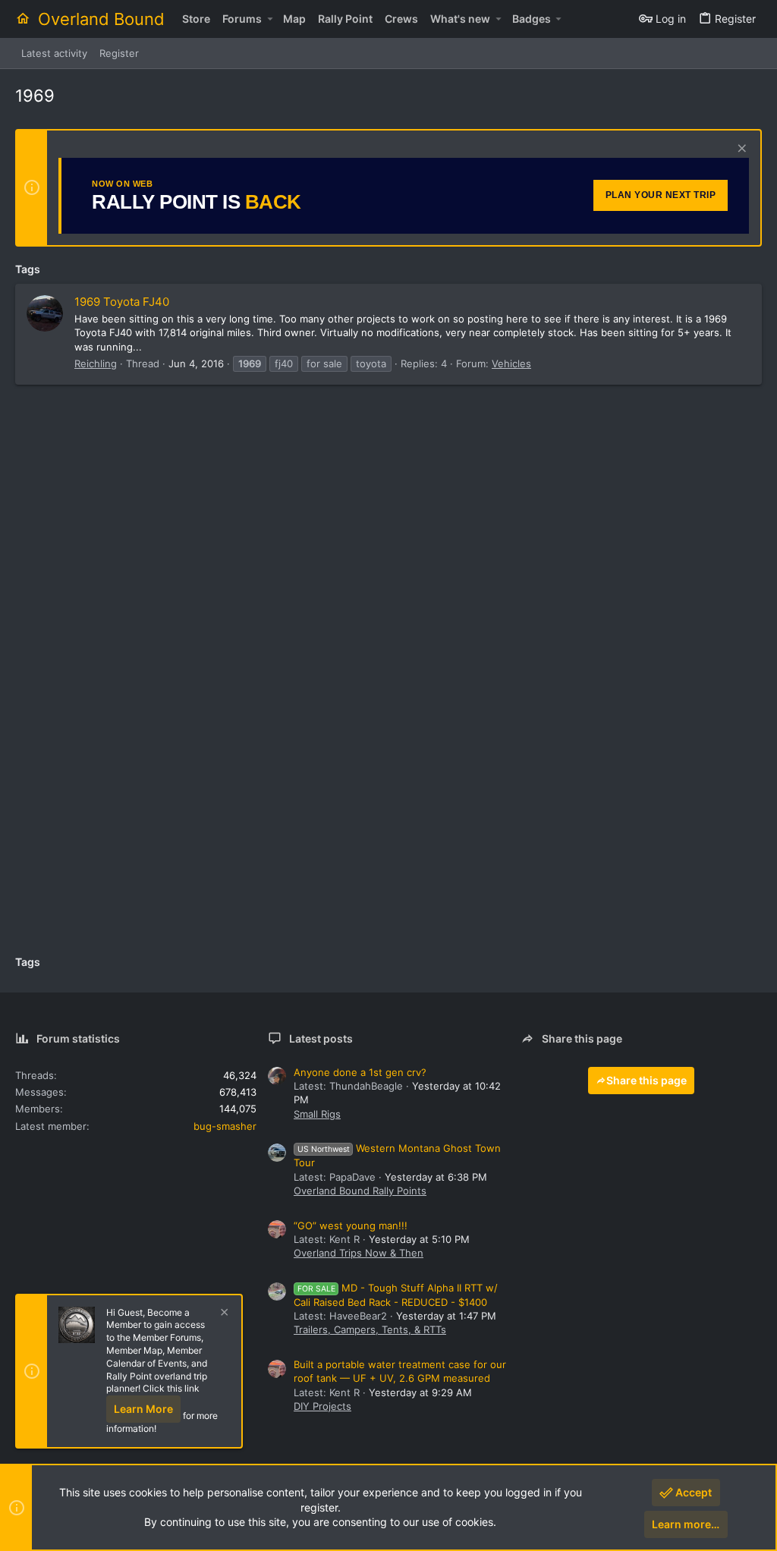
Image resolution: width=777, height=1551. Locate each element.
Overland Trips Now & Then (358, 1253)
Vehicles (511, 363)
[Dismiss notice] (740, 150)
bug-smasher (224, 1126)
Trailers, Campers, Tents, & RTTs (370, 1329)
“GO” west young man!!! (350, 1225)
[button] (270, 19)
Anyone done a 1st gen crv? (360, 1072)
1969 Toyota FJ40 (121, 301)
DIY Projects (322, 1406)
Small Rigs (317, 1114)
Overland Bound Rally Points (360, 1190)
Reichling (95, 363)
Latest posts (321, 1038)
